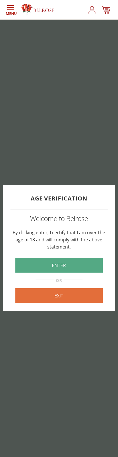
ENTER (59, 265)
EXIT (58, 295)
